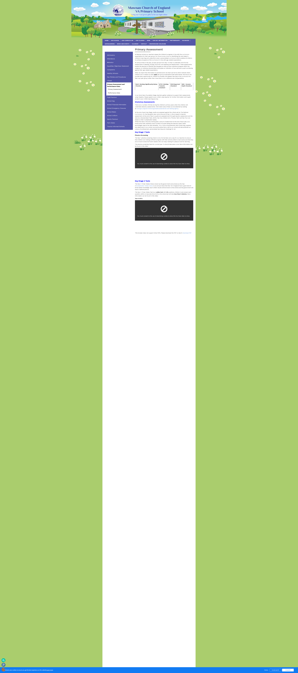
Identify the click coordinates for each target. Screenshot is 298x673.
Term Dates (111, 123)
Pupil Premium (112, 97)
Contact (144, 44)
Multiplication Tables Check (144, 186)
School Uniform (112, 115)
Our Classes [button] (140, 40)
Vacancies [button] (185, 40)
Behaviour (110, 62)
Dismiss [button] (266, 670)
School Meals (111, 112)
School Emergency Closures (116, 108)
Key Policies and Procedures (116, 77)
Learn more (50, 670)
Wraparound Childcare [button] (157, 44)
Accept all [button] (288, 670)
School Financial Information (116, 104)
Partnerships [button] (175, 40)
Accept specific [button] (275, 670)
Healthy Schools (112, 73)
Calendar (135, 44)
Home (107, 40)
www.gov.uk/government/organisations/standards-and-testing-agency (157, 108)
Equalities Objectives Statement (118, 66)
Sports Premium (112, 119)
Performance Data (114, 93)
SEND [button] (148, 40)
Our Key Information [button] (160, 40)
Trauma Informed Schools (116, 126)
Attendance (111, 59)
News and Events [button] (123, 44)
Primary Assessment (115, 89)
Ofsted (109, 80)
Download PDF (187, 233)
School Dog (111, 101)
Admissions (111, 55)
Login (3, 665)
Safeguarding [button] (110, 44)
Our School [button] (115, 40)
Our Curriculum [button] (127, 40)
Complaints (111, 69)
